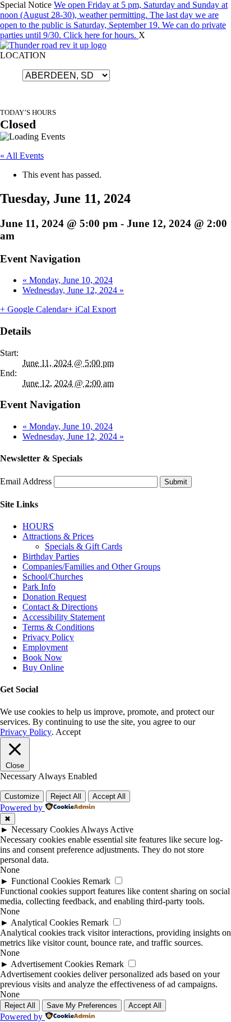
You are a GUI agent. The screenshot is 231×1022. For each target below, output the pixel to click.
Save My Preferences (82, 1005)
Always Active (107, 829)
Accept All (109, 796)
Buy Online (43, 667)
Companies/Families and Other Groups (91, 566)
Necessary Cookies (45, 829)
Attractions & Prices (58, 536)
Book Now (42, 657)
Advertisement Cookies (52, 964)
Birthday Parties (50, 556)
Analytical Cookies (44, 922)
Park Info (39, 586)
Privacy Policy (48, 637)
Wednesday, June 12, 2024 (73, 290)
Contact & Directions (60, 607)
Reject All (65, 796)
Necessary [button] (19, 776)
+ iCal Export (92, 309)
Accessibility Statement (63, 617)
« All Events (22, 155)
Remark (96, 881)
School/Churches (52, 576)
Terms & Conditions (58, 627)
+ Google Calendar (34, 309)
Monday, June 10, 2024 (67, 280)
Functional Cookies (45, 881)
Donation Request (54, 597)
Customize (21, 796)
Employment (45, 647)
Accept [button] (68, 732)
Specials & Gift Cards (83, 546)
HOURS (38, 526)
